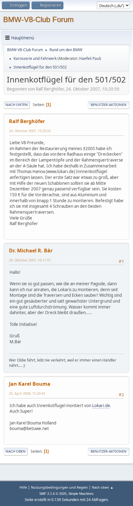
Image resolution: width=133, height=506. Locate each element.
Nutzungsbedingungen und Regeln (59, 487)
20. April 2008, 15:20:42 (27, 393)
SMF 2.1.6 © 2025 (52, 493)
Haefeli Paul (89, 58)
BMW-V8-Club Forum (38, 19)
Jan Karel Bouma (29, 383)
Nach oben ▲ (103, 487)
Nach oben (16, 451)
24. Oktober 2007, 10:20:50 (30, 130)
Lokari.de (101, 405)
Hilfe (23, 487)
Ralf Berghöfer (27, 121)
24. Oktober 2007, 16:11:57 (30, 260)
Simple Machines (81, 493)
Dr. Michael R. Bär (31, 250)
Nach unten (17, 104)
